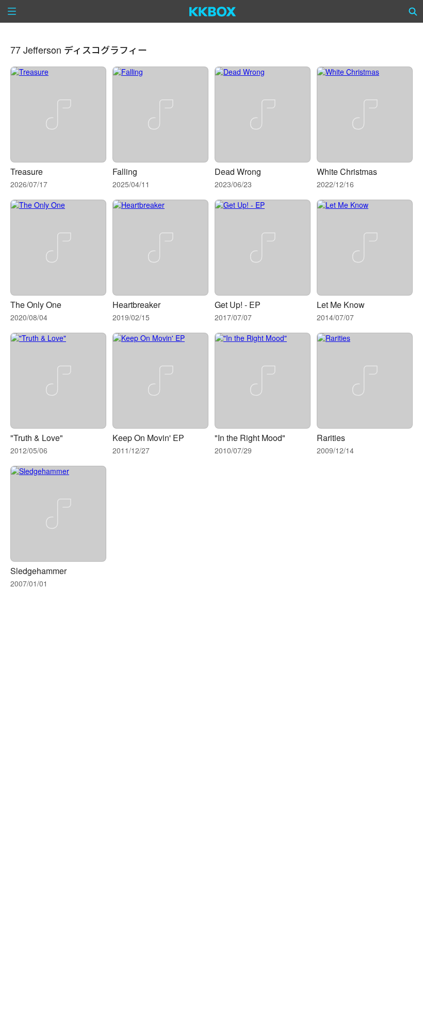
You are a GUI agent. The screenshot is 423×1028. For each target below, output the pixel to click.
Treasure (26, 171)
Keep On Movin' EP (148, 438)
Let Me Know (341, 305)
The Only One (35, 305)
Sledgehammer (38, 571)
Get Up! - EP (238, 305)
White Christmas (347, 171)
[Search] (413, 11)
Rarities (331, 438)
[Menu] (12, 11)
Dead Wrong (238, 171)
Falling (124, 171)
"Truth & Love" (36, 438)
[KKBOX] (213, 11)
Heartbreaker (136, 305)
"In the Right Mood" (250, 438)
